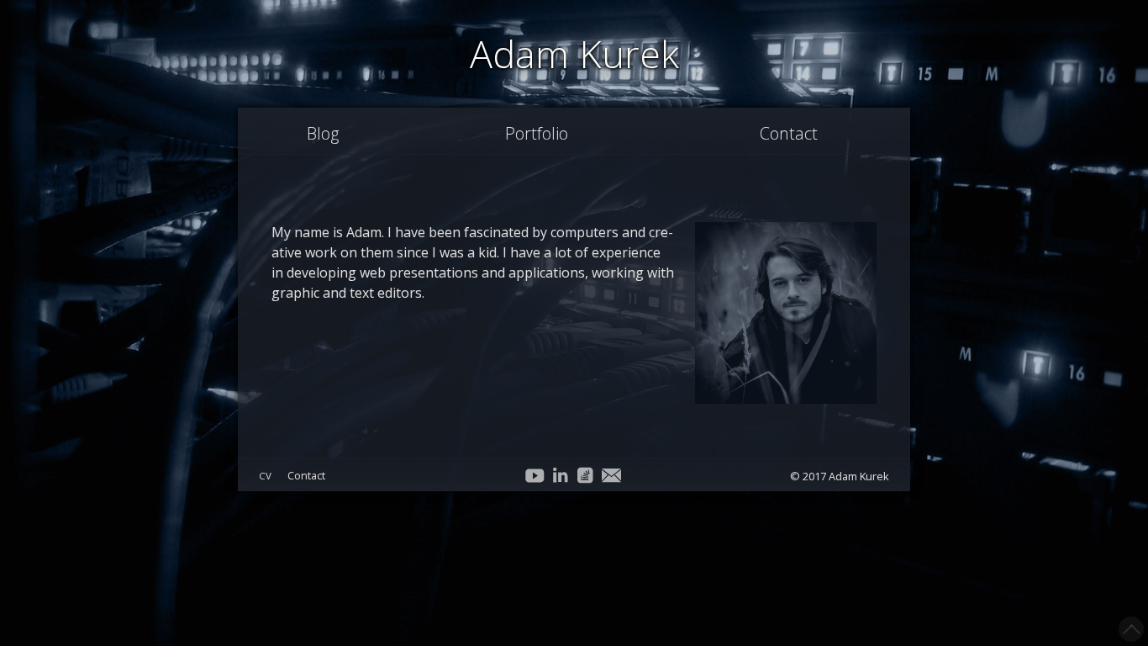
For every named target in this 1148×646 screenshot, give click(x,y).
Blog (323, 133)
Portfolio (536, 133)
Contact (789, 133)
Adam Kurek (574, 53)
